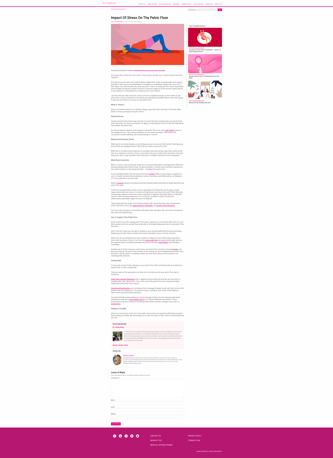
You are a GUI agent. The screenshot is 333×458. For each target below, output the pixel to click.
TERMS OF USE (194, 440)
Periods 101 (142, 4)
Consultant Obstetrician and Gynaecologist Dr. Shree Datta (149, 70)
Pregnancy (176, 4)
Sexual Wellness (198, 4)
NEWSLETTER (156, 440)
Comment (115, 378)
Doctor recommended (196, 48)
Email (113, 407)
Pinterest (126, 436)
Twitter (126, 345)
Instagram (131, 436)
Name (113, 400)
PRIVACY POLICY (195, 436)
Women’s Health (187, 4)
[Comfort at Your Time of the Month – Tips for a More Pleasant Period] (205, 37)
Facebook (114, 436)
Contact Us (218, 4)
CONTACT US (155, 436)
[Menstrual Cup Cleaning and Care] (205, 90)
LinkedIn (120, 345)
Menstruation (152, 4)
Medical (115, 345)
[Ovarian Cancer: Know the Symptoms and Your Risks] (205, 63)
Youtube (137, 436)
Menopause (209, 4)
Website (113, 414)
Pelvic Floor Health (165, 4)
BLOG (112, 9)
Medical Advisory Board (161, 445)
